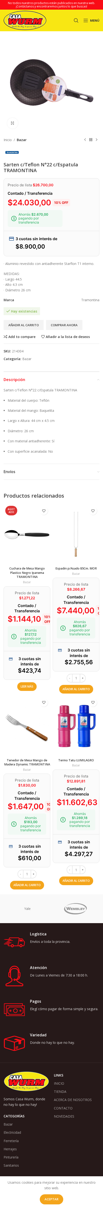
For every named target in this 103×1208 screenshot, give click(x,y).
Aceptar (51, 1199)
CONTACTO (63, 1108)
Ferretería (11, 1141)
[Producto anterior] (85, 140)
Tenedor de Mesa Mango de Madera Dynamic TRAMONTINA (27, 762)
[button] (76, 689)
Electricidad (12, 1132)
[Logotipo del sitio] (25, 20)
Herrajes (10, 1149)
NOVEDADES (64, 1116)
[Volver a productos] (91, 140)
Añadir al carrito (23, 325)
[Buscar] (76, 20)
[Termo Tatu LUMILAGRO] (76, 726)
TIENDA (60, 1091)
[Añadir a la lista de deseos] (44, 511)
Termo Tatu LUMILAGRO (76, 760)
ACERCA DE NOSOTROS (73, 1099)
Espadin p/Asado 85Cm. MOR (76, 568)
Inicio (8, 140)
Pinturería (11, 1157)
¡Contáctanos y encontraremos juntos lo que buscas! (51, 6)
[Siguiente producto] (96, 140)
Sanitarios (11, 1165)
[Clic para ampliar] (12, 123)
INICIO (59, 1083)
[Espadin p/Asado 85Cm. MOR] (76, 534)
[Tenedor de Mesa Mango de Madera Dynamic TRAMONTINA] (27, 726)
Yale (27, 908)
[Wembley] (75, 909)
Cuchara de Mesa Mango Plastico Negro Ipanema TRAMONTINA (27, 572)
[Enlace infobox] (51, 942)
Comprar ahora (64, 325)
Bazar (22, 140)
